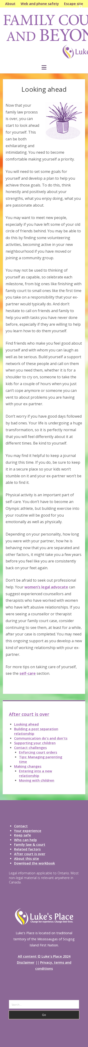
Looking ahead (26, 724)
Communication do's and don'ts (40, 738)
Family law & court (29, 844)
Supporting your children (35, 743)
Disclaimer (25, 962)
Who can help (25, 840)
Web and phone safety (40, 3)
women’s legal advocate (46, 587)
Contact (21, 826)
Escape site (73, 3)
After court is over (29, 714)
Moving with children (36, 780)
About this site (26, 858)
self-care (27, 673)
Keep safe (22, 835)
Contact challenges (30, 747)
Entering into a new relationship (35, 773)
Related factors (27, 849)
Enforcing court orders (38, 752)
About (10, 3)
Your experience (27, 830)
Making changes (27, 766)
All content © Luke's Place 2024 (44, 956)
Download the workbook (34, 863)
